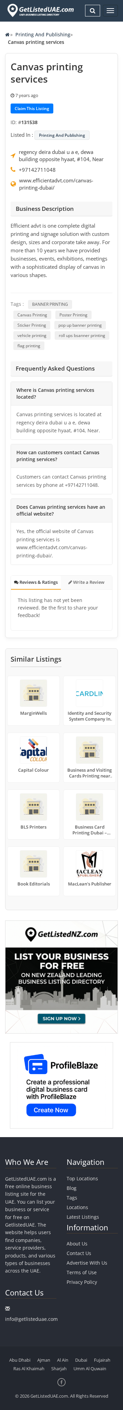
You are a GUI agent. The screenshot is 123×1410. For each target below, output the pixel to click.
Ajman (43, 1360)
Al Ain (62, 1360)
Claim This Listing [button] (32, 108)
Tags (72, 1197)
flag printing (28, 346)
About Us (77, 1243)
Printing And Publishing (42, 34)
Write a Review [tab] (88, 582)
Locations (77, 1207)
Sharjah (59, 1368)
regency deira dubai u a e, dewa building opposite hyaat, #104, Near (61, 155)
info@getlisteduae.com (31, 1319)
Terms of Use (82, 1272)
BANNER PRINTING (50, 304)
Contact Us (79, 1253)
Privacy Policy (82, 1282)
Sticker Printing (31, 325)
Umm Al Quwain (89, 1368)
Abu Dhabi (19, 1360)
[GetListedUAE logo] (40, 10)
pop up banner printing (80, 325)
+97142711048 (37, 169)
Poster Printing (73, 315)
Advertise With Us (87, 1263)
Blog (72, 1188)
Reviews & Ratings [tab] (38, 582)
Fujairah (102, 1360)
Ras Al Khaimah (28, 1368)
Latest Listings (83, 1217)
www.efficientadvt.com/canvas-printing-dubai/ (56, 184)
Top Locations (82, 1178)
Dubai (81, 1360)
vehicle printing (31, 335)
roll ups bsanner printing (82, 335)
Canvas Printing (32, 315)
